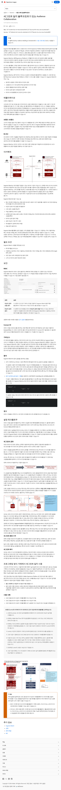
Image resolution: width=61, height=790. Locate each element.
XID (7, 733)
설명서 (5, 12)
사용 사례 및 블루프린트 (23, 12)
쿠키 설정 (42, 783)
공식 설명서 (22, 319)
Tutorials (12, 12)
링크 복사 (13, 26)
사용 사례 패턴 (41, 40)
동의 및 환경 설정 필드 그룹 (13, 376)
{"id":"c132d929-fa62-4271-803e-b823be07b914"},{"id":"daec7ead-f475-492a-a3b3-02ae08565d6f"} (27, 29)
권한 (7, 728)
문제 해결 (8, 731)
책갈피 (6, 26)
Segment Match (10, 726)
